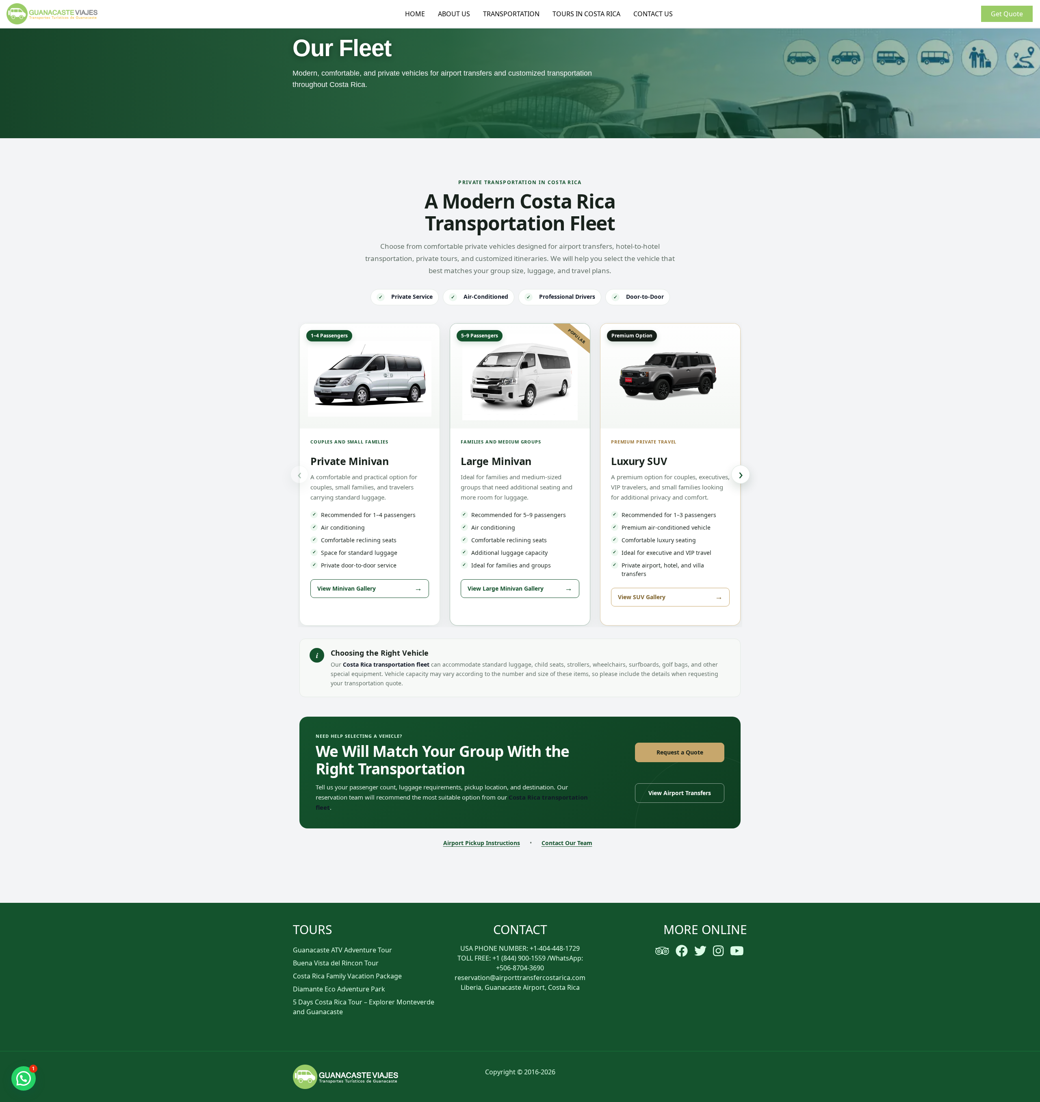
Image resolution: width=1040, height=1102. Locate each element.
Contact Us (653, 13)
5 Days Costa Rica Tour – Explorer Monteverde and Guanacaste (363, 1007)
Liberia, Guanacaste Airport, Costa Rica (520, 987)
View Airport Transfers (679, 793)
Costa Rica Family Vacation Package (347, 976)
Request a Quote (679, 752)
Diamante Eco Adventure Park (339, 989)
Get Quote (1007, 13)
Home (415, 13)
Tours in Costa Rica (586, 13)
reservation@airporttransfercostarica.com (520, 977)
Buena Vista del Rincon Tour (336, 963)
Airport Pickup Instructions (481, 843)
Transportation (511, 13)
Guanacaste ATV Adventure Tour (342, 950)
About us (454, 13)
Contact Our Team (567, 843)
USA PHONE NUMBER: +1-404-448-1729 (520, 948)
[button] (23, 1078)
